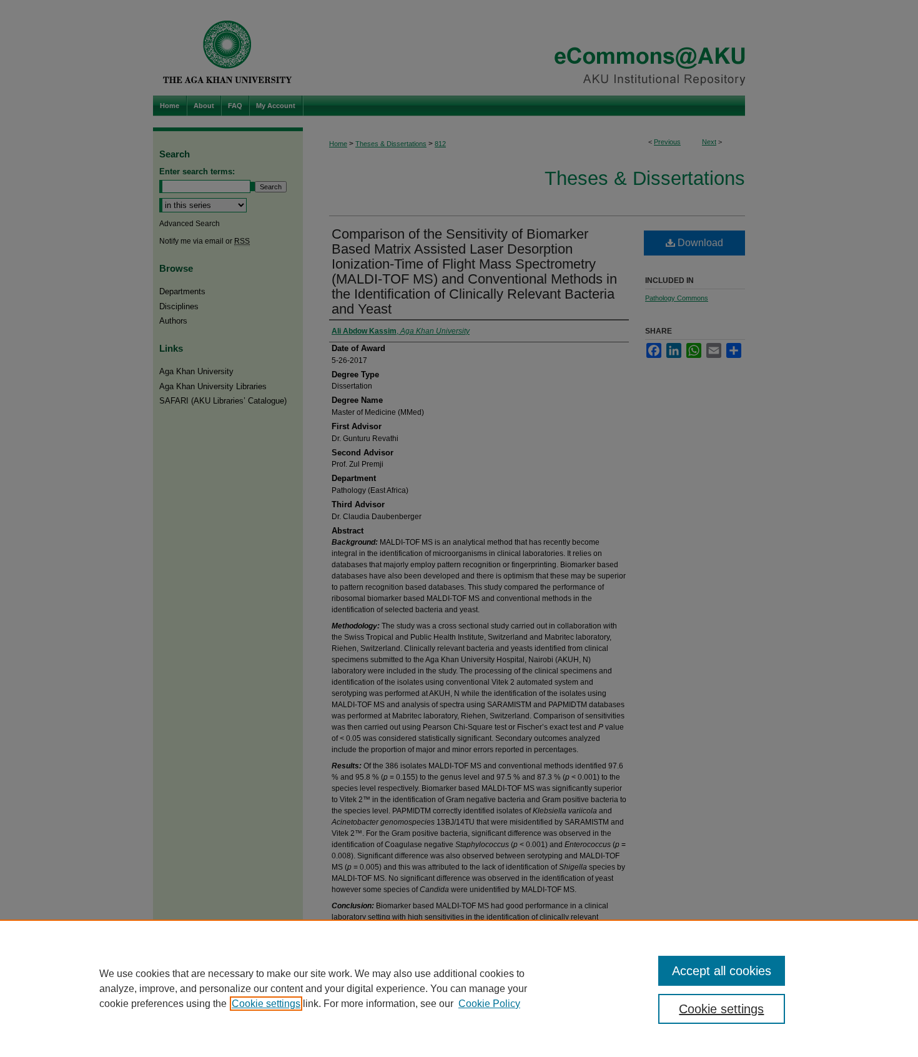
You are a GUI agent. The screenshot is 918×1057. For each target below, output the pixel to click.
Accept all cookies (721, 971)
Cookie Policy (489, 1003)
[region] (459, 988)
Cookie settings (266, 1003)
